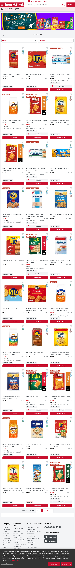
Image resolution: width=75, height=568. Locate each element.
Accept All (54, 564)
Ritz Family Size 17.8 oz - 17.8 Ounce (13, 260)
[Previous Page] (38, 510)
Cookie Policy (31, 529)
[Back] (3, 35)
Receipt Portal (17, 546)
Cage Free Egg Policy (33, 527)
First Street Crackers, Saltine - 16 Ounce (59, 169)
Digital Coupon (17, 538)
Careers (5, 531)
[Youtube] (57, 528)
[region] (37, 558)
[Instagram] (48, 528)
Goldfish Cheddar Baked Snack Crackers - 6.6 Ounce (11, 121)
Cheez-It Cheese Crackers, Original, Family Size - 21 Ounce (12, 169)
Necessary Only (66, 564)
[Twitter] (51, 528)
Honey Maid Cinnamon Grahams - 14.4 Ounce (12, 215)
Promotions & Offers (19, 544)
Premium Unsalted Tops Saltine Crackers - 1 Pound (35, 169)
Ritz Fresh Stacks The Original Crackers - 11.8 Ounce (11, 75)
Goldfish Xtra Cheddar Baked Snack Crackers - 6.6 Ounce (12, 445)
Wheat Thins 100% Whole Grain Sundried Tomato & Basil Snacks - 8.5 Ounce (12, 490)
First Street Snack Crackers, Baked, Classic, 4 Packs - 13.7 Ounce (36, 309)
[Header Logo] (13, 4)
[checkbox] (23, 48)
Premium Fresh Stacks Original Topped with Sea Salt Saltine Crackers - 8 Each (35, 216)
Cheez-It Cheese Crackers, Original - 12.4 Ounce (36, 121)
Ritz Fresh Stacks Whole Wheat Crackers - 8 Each (35, 353)
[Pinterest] (54, 528)
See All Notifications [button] (41, 1)
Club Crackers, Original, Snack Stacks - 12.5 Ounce (37, 261)
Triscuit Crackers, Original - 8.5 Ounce (35, 445)
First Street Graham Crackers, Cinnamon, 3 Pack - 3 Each (11, 397)
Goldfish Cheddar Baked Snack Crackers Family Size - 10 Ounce (59, 309)
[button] (63, 4)
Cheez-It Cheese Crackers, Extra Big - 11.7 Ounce (60, 397)
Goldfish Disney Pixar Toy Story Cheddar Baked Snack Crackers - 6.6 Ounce (37, 490)
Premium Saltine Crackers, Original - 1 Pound (60, 75)
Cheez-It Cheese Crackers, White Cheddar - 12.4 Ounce (59, 489)
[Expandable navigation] (2, 4)
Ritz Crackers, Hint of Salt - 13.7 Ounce (11, 309)
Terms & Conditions (33, 545)
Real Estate (6, 542)
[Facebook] (45, 528)
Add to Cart (13, 90)
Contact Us (16, 535)
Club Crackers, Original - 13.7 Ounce (36, 397)
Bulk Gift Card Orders (19, 529)
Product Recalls (7, 540)
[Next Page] (51, 510)
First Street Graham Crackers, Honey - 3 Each (61, 215)
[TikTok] (60, 528)
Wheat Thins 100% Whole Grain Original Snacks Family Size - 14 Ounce (59, 354)
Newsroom (6, 538)
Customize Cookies (32, 547)
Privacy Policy (31, 536)
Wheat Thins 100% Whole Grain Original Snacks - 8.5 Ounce (59, 121)
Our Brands (6, 529)
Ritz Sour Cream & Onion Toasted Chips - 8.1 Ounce (60, 445)
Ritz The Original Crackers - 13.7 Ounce (35, 75)
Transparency (31, 542)
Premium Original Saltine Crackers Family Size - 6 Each (60, 261)
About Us (5, 527)
